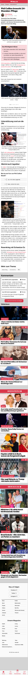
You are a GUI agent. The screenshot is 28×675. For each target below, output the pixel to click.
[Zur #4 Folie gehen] (15, 105)
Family (3, 628)
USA (6, 15)
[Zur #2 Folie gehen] (11, 105)
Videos (3, 607)
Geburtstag (15, 69)
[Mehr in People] (14, 391)
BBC (15, 71)
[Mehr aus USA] (14, 487)
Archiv (3, 615)
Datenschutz (5, 644)
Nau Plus (17, 607)
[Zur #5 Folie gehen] (16, 105)
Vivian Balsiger (8, 14)
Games (3, 610)
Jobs (3, 642)
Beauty (3, 635)
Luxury (16, 626)
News (3, 600)
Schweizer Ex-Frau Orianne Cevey (16, 252)
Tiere (3, 631)
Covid (12, 156)
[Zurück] (1, 1)
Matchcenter (17, 603)
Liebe (3, 626)
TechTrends (17, 633)
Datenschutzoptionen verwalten (8, 646)
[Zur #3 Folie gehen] (13, 105)
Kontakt (16, 642)
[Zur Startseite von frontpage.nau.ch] (14, 1)
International (13, 4)
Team (16, 640)
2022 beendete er (6, 63)
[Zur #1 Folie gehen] (10, 105)
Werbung (4, 640)
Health (3, 623)
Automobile (4, 633)
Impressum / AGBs (19, 644)
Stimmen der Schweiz (19, 610)
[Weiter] (24, 93)
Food (16, 628)
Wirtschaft (17, 605)
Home (2, 4)
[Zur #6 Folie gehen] (18, 105)
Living (16, 623)
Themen (16, 612)
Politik (16, 600)
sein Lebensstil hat (9, 152)
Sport (3, 603)
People (7, 4)
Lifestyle (4, 612)
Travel (16, 631)
